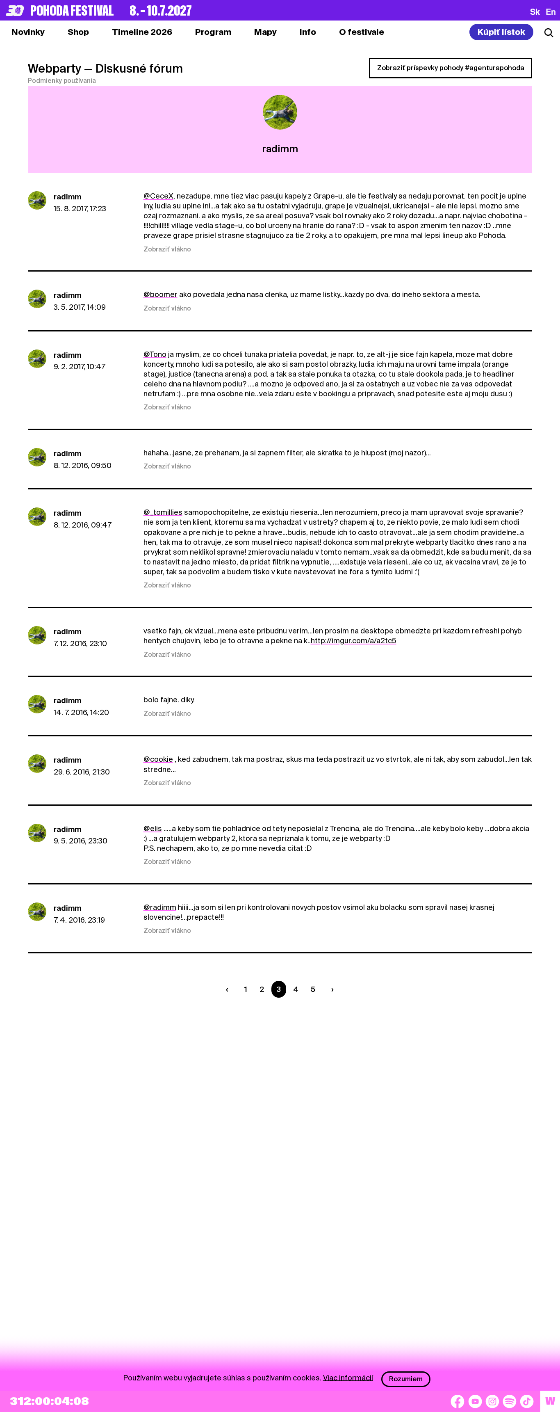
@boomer (160, 294)
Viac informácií (348, 1377)
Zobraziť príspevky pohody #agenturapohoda (450, 68)
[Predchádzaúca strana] (229, 989)
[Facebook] (457, 1401)
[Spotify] (510, 1401)
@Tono (154, 354)
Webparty (54, 68)
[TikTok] (527, 1401)
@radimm (159, 907)
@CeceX (158, 196)
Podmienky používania (62, 81)
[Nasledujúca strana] (331, 989)
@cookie (158, 759)
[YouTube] (475, 1401)
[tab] (78, 32)
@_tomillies (162, 512)
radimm (67, 196)
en (551, 11)
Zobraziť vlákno (167, 249)
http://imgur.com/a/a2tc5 (353, 640)
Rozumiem (406, 1379)
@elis (152, 828)
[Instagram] (492, 1401)
